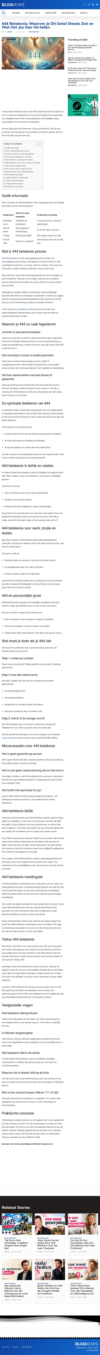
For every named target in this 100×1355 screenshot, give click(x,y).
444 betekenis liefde (14, 174)
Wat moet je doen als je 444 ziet (18, 169)
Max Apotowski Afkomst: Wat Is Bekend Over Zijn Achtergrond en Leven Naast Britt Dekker (16, 1291)
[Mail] (88, 4)
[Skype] (92, 4)
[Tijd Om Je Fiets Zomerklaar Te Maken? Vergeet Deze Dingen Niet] (17, 1224)
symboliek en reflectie (26, 309)
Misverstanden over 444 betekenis (19, 172)
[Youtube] (96, 4)
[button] (4, 13)
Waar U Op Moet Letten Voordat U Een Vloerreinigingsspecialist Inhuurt (82, 47)
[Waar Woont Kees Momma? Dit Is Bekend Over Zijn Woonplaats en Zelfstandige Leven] (83, 1269)
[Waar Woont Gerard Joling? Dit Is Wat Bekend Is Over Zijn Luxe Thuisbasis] (50, 1224)
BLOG (69, 52)
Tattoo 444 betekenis (15, 180)
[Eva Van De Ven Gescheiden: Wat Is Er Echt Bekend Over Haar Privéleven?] (83, 1224)
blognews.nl (47, 1144)
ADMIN (9, 32)
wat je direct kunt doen (12, 738)
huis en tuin (72, 73)
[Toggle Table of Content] (37, 144)
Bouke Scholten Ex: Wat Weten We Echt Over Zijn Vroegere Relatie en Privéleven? (49, 1289)
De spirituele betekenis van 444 (18, 157)
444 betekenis (11, 258)
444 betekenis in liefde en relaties (19, 160)
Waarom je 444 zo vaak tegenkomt (19, 154)
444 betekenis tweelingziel (17, 177)
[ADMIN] (3, 32)
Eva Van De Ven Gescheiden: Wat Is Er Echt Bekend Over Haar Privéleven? (82, 1244)
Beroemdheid (34, 32)
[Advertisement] (33, 91)
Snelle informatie (12, 148)
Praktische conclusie (14, 186)
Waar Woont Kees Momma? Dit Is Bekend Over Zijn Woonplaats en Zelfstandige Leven (82, 1289)
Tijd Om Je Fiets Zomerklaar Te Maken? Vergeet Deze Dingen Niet (82, 59)
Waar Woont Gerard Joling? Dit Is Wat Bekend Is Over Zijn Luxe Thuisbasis (82, 80)
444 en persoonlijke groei (15, 166)
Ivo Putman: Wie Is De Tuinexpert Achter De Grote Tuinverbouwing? (82, 69)
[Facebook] (84, 4)
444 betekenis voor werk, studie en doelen (22, 163)
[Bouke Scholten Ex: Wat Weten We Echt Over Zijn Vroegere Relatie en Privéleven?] (50, 1269)
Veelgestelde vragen (14, 183)
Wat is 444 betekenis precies (17, 151)
